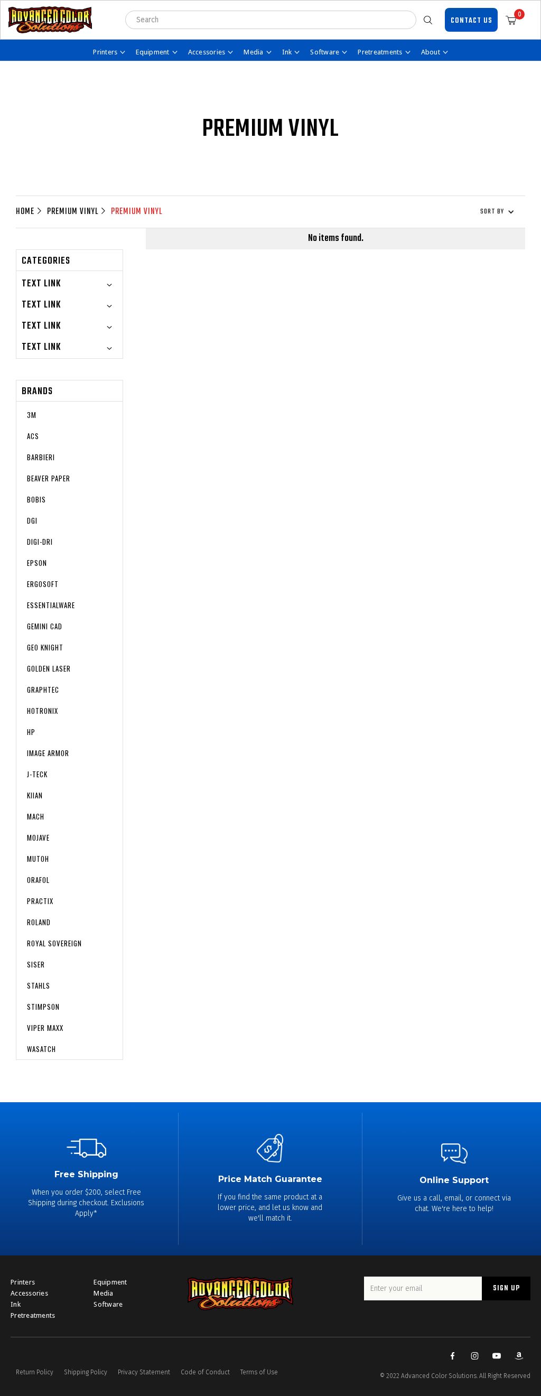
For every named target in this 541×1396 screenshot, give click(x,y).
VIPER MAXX (45, 1027)
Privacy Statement (144, 1372)
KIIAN (35, 795)
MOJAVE (38, 837)
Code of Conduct (205, 1372)
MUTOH (38, 858)
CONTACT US (471, 21)
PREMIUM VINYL (72, 212)
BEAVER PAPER (48, 478)
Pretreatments (33, 1315)
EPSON (37, 562)
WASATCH (41, 1049)
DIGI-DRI (40, 541)
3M (31, 415)
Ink (16, 1304)
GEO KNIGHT (45, 647)
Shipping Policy (85, 1372)
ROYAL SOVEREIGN (54, 943)
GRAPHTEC (43, 689)
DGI (32, 520)
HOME (25, 212)
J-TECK (37, 774)
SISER (36, 964)
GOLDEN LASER (49, 668)
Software (108, 1304)
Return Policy (34, 1372)
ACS (33, 436)
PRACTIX (40, 901)
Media (103, 1293)
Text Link (41, 284)
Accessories (29, 1293)
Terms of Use (259, 1372)
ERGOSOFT (43, 584)
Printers (23, 1282)
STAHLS (38, 985)
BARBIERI (41, 457)
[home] (50, 19)
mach (35, 816)
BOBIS (36, 499)
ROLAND (39, 922)
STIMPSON (43, 1006)
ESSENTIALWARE (51, 605)
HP (31, 732)
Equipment (110, 1282)
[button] (515, 20)
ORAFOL (38, 879)
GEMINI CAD (44, 626)
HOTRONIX (42, 710)
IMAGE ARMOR (48, 753)
